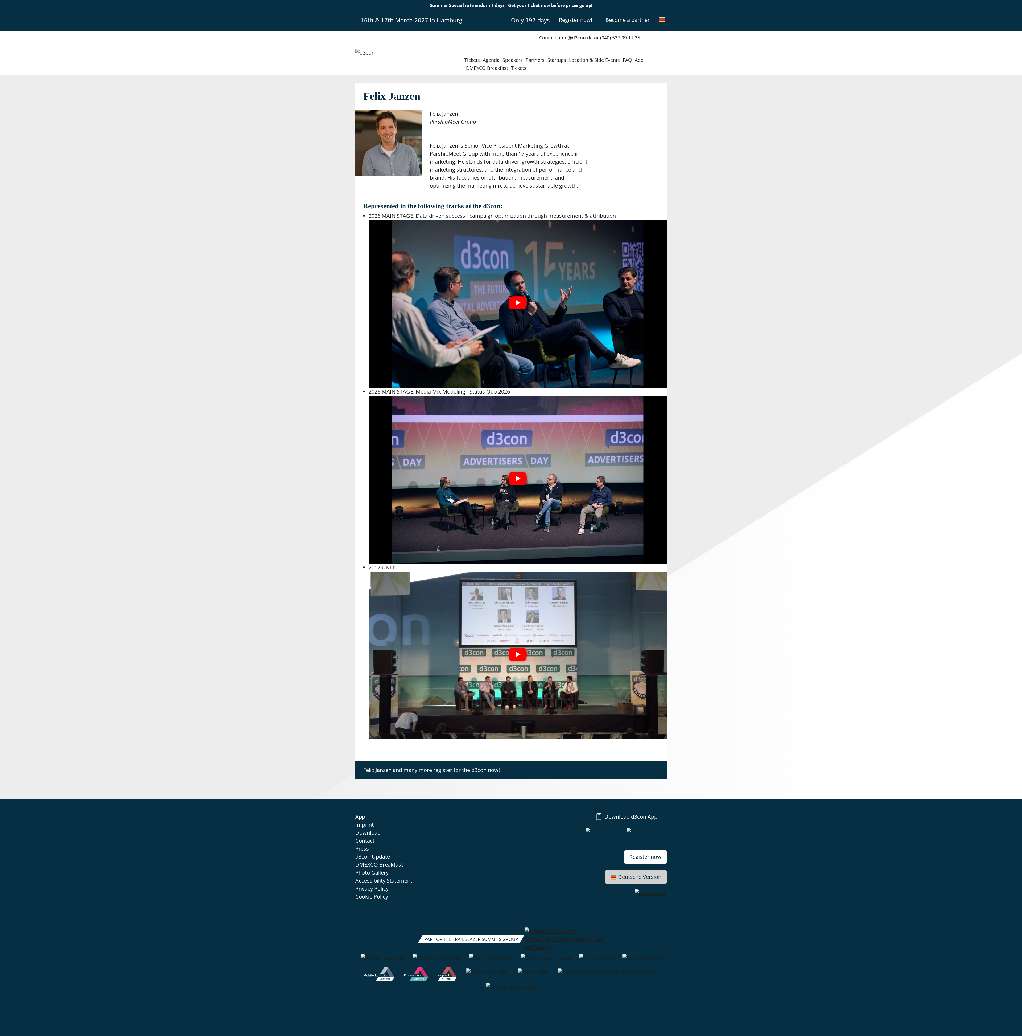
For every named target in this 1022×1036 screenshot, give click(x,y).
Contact (364, 840)
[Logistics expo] (641, 960)
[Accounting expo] (383, 960)
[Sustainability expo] (511, 989)
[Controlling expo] (491, 960)
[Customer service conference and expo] (608, 975)
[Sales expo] (533, 975)
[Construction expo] (437, 960)
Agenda (491, 60)
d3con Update (372, 856)
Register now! (575, 19)
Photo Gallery (372, 872)
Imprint (364, 824)
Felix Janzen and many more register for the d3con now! (431, 770)
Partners (535, 60)
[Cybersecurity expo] (547, 960)
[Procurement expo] (416, 975)
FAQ (627, 60)
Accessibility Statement (383, 880)
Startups (556, 60)
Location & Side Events (594, 60)
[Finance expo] (597, 960)
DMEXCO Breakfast (487, 68)
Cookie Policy (371, 896)
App (639, 60)
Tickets (472, 60)
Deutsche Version (639, 876)
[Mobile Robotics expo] (379, 975)
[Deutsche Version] (662, 19)
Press (362, 848)
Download (368, 832)
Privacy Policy (372, 888)
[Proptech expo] (447, 975)
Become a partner (627, 19)
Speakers (512, 60)
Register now (645, 856)
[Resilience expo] (487, 975)
